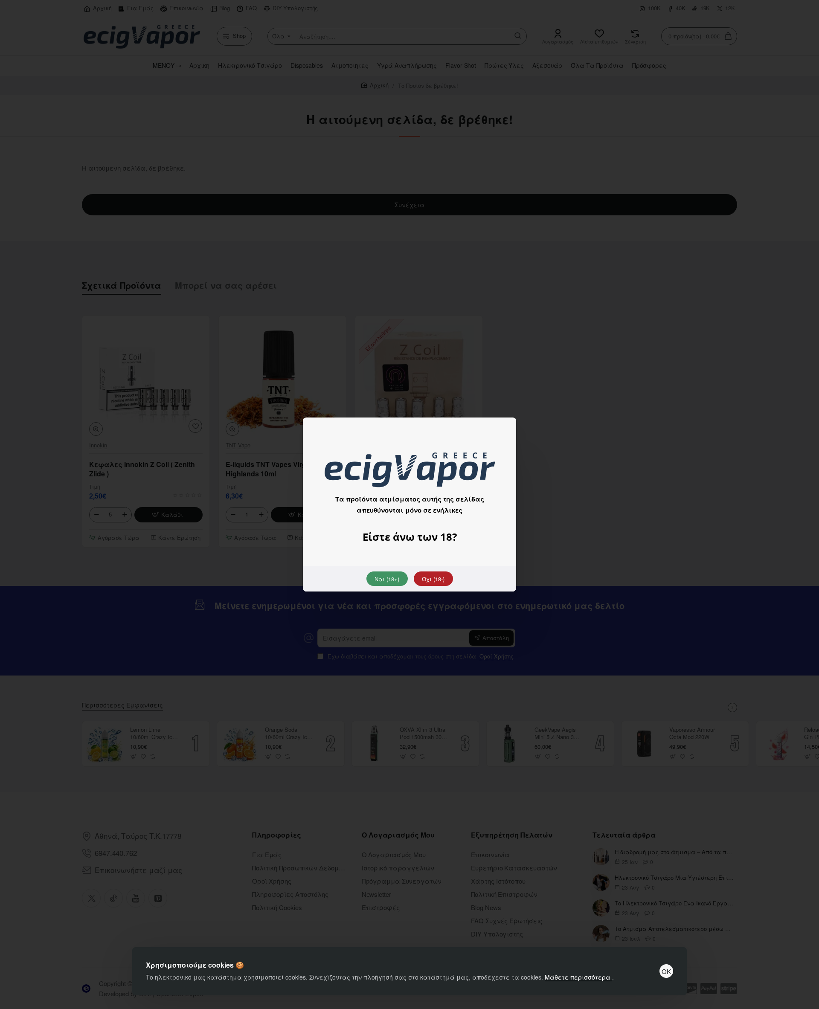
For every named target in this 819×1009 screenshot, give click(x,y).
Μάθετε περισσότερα (578, 977)
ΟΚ (666, 971)
